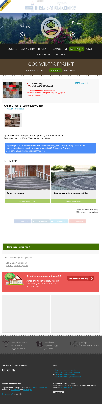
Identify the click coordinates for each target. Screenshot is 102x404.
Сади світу (28, 48)
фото (44, 70)
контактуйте (27, 390)
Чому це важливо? (35, 95)
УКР (28, 23)
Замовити (60, 48)
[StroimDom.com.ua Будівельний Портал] (58, 393)
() (19, 247)
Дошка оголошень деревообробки (68, 377)
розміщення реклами (38, 388)
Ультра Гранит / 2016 (27, 201)
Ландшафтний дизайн (17, 262)
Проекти (44, 48)
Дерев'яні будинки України (65, 374)
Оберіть (90, 344)
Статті (90, 48)
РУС (28, 26)
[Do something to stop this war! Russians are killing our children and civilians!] (5, 5)
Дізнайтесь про (19, 345)
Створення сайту (8, 394)
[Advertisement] (26, 313)
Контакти (76, 48)
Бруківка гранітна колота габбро (71, 193)
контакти (69, 70)
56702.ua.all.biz (82, 83)
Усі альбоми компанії (15, 109)
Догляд (12, 48)
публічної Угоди (66, 388)
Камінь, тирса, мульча (17, 265)
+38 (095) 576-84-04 (42, 86)
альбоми (56, 70)
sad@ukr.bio (15, 390)
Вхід (79, 23)
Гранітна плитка (16, 193)
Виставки (43, 54)
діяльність (32, 70)
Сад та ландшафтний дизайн (65, 370)
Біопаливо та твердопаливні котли (67, 372)
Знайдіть (51, 345)
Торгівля (59, 54)
